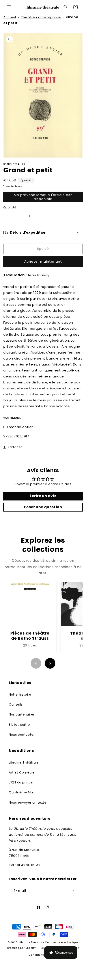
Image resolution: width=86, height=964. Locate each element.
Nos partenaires (22, 714)
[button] (9, 7)
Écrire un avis (43, 495)
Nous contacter (22, 734)
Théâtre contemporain (41, 17)
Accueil (9, 17)
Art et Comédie (21, 772)
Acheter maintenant (43, 261)
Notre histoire (20, 694)
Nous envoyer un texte (28, 802)
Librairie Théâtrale (24, 762)
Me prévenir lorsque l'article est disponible (43, 196)
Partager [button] (15, 447)
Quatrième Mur (21, 792)
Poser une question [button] (43, 507)
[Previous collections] (36, 663)
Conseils (16, 704)
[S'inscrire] (72, 891)
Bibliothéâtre (19, 724)
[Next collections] (50, 663)
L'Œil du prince (21, 782)
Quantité (9, 207)
